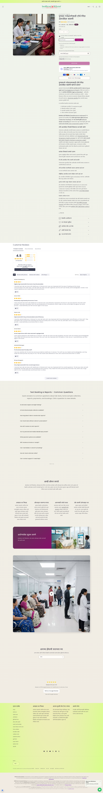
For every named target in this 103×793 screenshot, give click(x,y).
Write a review (25, 269)
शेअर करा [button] (62, 213)
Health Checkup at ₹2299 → (92, 783)
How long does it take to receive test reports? (51, 415)
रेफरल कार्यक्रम (16, 729)
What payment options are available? (51, 437)
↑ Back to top (51, 463)
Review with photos (22, 274)
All (14, 274)
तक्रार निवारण (15, 741)
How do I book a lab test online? (51, 453)
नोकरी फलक (15, 714)
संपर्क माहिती (52, 768)
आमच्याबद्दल (15, 717)
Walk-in (62, 45)
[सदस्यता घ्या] (62, 657)
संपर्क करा (15, 712)
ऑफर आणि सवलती (16, 722)
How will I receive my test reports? (51, 426)
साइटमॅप (14, 746)
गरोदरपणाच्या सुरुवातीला (73, 98)
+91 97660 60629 (84, 191)
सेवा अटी (47, 768)
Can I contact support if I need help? (51, 458)
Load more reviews (51, 378)
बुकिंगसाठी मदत (16, 719)
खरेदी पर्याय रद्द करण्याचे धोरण (59, 768)
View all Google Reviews (51, 694)
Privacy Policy (68, 785)
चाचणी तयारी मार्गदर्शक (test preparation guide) (71, 124)
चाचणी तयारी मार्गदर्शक (17, 724)
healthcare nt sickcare (22, 768)
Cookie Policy (71, 788)
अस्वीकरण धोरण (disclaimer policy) (80, 206)
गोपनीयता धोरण (42, 768)
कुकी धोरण (15, 739)
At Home (75, 47)
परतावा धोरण (37, 768)
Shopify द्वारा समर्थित (30, 768)
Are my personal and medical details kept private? (51, 431)
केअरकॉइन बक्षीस (16, 731)
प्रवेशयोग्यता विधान (16, 736)
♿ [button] (2, 790)
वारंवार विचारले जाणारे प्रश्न (18, 726)
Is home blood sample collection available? (51, 410)
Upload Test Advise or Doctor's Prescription (69, 56)
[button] (2, 6)
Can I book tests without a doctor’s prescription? (51, 421)
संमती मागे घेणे (15, 744)
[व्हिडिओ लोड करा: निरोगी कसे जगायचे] (51, 593)
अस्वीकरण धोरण (16, 734)
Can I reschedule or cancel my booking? (51, 448)
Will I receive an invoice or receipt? (51, 442)
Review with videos (34, 274)
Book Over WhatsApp (74, 78)
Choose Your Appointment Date (66, 50)
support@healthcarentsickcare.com (45, 785)
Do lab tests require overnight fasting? (51, 405)
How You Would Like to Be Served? (67, 43)
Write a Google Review (51, 691)
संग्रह (14, 709)
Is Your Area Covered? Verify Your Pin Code (71, 36)
